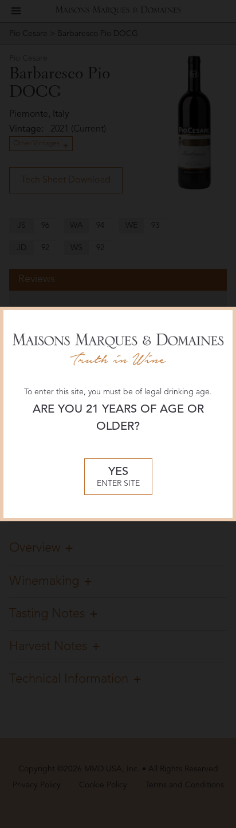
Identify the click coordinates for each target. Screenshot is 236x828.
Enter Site (118, 477)
